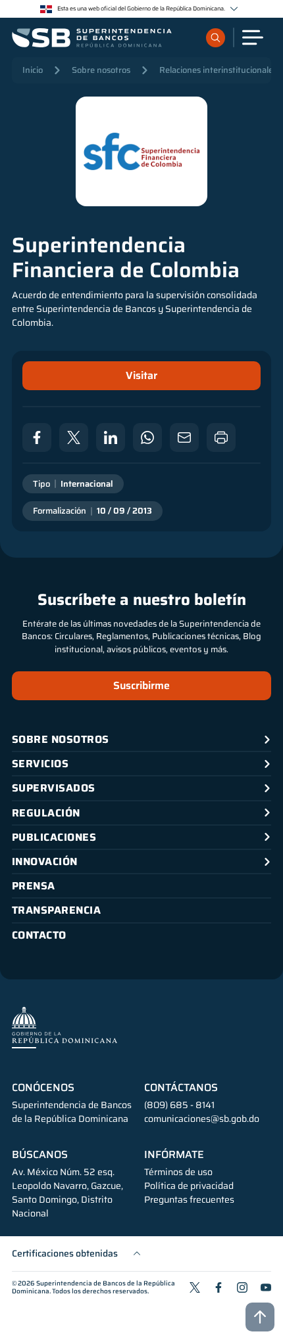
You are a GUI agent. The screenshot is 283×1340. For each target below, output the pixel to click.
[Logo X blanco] (73, 437)
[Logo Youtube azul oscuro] (266, 1287)
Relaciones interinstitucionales (218, 70)
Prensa (33, 886)
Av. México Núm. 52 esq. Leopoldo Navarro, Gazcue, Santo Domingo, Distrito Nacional (67, 1192)
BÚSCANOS (40, 1155)
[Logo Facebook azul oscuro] (218, 1287)
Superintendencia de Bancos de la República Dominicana (93, 1287)
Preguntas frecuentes (189, 1200)
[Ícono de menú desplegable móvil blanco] (252, 37)
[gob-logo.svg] (64, 1027)
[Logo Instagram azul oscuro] (242, 1287)
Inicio (32, 70)
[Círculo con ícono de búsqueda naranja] (215, 37)
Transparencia (56, 910)
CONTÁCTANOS (181, 1088)
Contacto (39, 935)
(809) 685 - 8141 (179, 1105)
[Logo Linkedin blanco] (110, 437)
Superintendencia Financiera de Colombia (126, 258)
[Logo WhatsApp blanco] (147, 437)
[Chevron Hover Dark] (234, 9)
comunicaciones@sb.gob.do (201, 1118)
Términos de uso (178, 1172)
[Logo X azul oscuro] (195, 1287)
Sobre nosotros (101, 70)
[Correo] (184, 437)
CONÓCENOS (43, 1088)
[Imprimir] (221, 437)
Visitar (141, 375)
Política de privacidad (189, 1186)
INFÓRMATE (174, 1155)
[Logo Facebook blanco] (36, 437)
